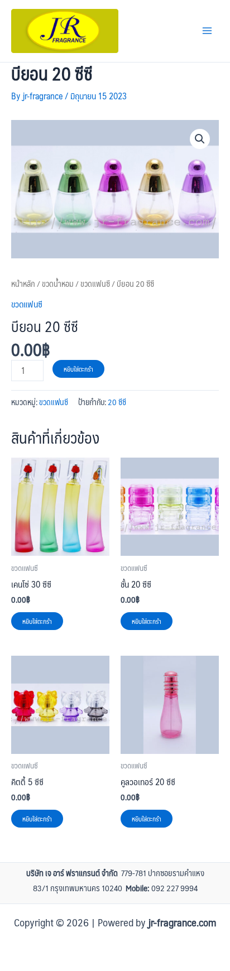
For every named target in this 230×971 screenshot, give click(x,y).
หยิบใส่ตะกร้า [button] (37, 621)
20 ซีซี (117, 401)
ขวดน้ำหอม (58, 283)
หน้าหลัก (23, 283)
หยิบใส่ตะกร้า (78, 368)
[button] (200, 139)
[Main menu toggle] (207, 30)
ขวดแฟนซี (95, 283)
